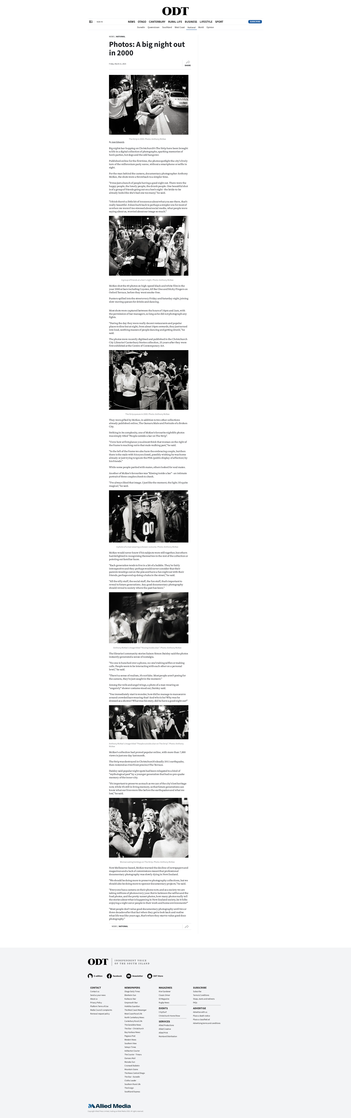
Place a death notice (201, 1015)
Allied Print (163, 1032)
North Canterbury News (134, 1017)
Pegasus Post (129, 1036)
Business (191, 22)
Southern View (130, 1043)
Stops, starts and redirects (204, 998)
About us (93, 998)
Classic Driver (164, 995)
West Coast (180, 27)
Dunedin (141, 27)
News (131, 22)
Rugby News (164, 1002)
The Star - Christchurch (134, 1028)
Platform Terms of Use (99, 1006)
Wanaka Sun (129, 1062)
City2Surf (162, 1012)
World (201, 27)
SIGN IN (100, 21)
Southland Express (132, 1091)
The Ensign (129, 1088)
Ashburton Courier (132, 1050)
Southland (167, 27)
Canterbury (157, 22)
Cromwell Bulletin (131, 1065)
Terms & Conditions (201, 995)
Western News (130, 1039)
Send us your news (97, 995)
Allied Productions (166, 1025)
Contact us (94, 991)
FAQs (195, 1002)
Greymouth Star (131, 1002)
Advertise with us (200, 1012)
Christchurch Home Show (169, 1015)
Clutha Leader (130, 1080)
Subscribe (255, 21)
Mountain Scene (131, 1069)
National (192, 27)
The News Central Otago (134, 1073)
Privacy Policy (96, 1002)
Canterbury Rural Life (133, 1021)
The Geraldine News (132, 1024)
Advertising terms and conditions (206, 1023)
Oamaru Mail (129, 1058)
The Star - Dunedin (132, 1076)
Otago (142, 22)
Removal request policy (100, 1013)
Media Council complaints (101, 1010)
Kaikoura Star (130, 998)
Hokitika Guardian (132, 1006)
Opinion (210, 27)
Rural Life (175, 22)
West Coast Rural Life (133, 1013)
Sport (219, 22)
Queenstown (153, 27)
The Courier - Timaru (133, 1054)
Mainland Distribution (168, 1036)
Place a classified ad (201, 1019)
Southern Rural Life (132, 1084)
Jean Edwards (117, 142)
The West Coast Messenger (135, 1010)
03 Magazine (164, 998)
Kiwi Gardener (165, 991)
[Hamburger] (91, 22)
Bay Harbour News (132, 1032)
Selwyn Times (130, 1047)
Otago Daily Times (132, 991)
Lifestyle (206, 22)
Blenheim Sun (130, 995)
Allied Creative (165, 1029)
